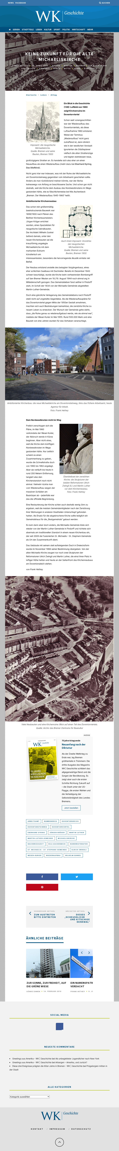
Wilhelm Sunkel (73, 855)
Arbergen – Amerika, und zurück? (71, 1062)
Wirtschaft (78, 29)
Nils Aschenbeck (57, 844)
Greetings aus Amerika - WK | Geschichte (31, 1058)
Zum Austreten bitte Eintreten (45, 915)
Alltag (56, 66)
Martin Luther (76, 832)
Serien (16, 29)
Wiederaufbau (53, 855)
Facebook (20, 3)
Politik (66, 29)
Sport (57, 29)
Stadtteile (28, 29)
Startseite (31, 95)
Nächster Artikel (75, 911)
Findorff (44, 68)
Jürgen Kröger (57, 832)
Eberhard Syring (36, 832)
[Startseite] (9, 29)
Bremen (80, 66)
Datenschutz (81, 1129)
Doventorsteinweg (37, 827)
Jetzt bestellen (71, 808)
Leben (39, 29)
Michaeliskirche (66, 838)
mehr (90, 29)
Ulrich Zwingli (79, 850)
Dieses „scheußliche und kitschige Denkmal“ (77, 918)
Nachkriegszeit (36, 844)
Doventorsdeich (70, 821)
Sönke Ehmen (33, 991)
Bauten (68, 66)
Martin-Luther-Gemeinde (40, 838)
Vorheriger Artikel (44, 911)
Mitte (67, 68)
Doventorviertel (61, 827)
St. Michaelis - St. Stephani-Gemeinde (47, 850)
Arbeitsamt (33, 821)
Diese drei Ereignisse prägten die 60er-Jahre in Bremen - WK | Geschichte (47, 1066)
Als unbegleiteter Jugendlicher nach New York (77, 1058)
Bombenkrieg (50, 821)
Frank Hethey (20, 66)
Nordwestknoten (79, 844)
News (11, 3)
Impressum (57, 1129)
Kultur (48, 29)
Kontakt (37, 1129)
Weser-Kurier (35, 855)
